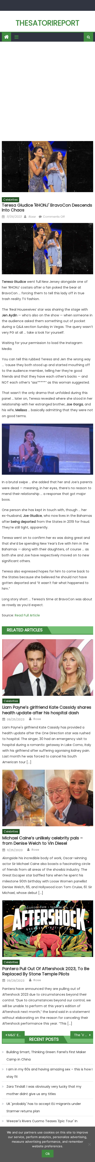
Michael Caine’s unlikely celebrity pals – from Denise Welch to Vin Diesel (42, 840)
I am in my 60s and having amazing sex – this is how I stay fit (49, 1073)
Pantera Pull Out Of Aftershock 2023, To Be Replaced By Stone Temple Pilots (45, 971)
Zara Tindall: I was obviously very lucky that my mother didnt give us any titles (43, 1090)
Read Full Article (27, 615)
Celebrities (10, 200)
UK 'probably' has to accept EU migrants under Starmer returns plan (43, 1107)
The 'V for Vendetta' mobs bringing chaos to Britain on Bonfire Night (83, 1035)
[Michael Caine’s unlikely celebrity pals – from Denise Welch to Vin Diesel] (47, 798)
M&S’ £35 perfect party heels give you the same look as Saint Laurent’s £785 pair (16, 1035)
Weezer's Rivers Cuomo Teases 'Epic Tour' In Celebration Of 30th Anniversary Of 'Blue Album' (45, 1125)
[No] (89, 1144)
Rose (32, 216)
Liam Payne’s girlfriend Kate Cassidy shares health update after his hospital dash (46, 710)
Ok (47, 1153)
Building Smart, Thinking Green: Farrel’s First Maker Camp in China (46, 1056)
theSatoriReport (47, 23)
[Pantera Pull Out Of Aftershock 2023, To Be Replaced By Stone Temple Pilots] (47, 928)
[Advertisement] (47, 91)
